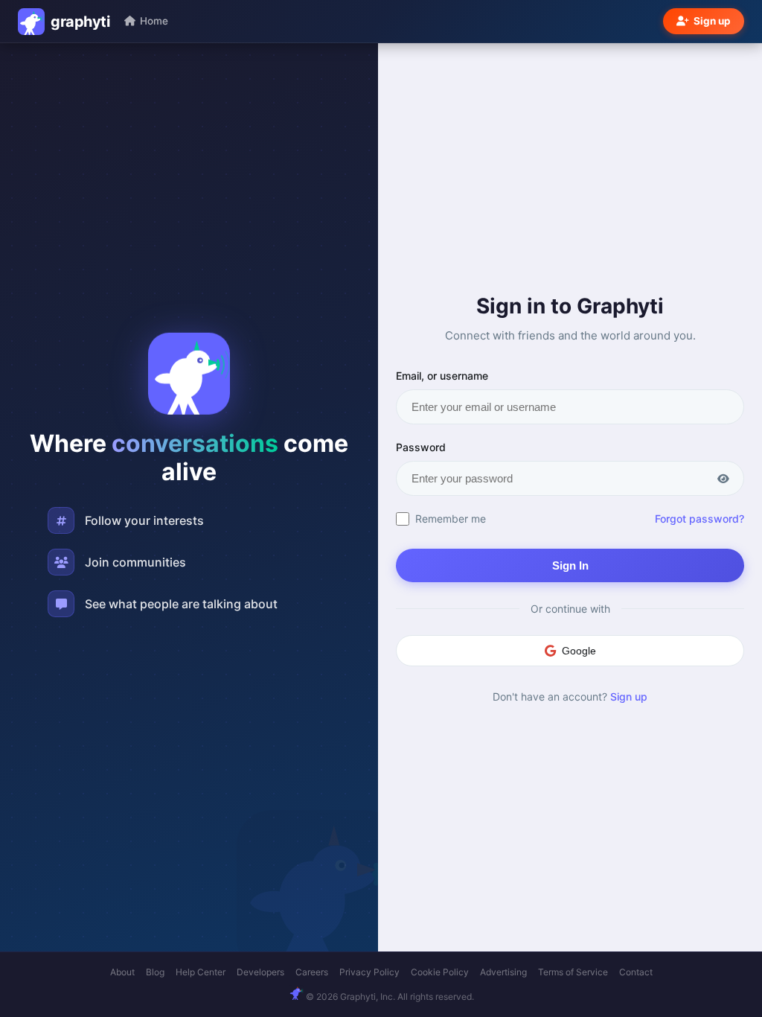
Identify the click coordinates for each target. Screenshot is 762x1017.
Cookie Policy (440, 972)
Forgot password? (699, 518)
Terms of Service (573, 972)
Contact (636, 972)
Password (421, 447)
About (122, 972)
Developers (260, 972)
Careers (311, 972)
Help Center (200, 972)
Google (579, 651)
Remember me (450, 518)
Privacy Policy (369, 972)
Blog (155, 972)
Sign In (570, 565)
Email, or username (442, 375)
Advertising (503, 972)
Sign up (712, 21)
